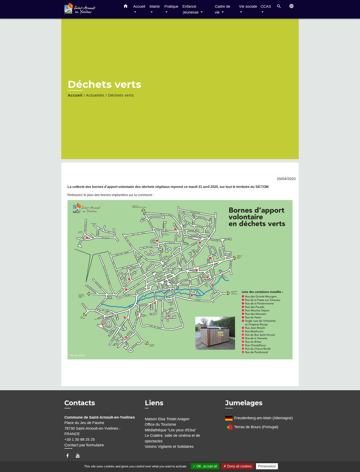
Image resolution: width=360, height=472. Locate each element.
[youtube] (80, 455)
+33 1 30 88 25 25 (79, 439)
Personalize (267, 466)
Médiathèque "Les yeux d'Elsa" (170, 430)
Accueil (75, 95)
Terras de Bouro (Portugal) (256, 427)
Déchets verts (121, 95)
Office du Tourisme (160, 424)
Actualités (95, 95)
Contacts (79, 403)
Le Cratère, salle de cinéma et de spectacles (172, 438)
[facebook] (69, 455)
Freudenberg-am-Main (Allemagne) (263, 418)
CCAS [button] (266, 6)
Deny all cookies (239, 466)
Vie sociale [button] (248, 6)
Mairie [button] (155, 6)
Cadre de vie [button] (222, 9)
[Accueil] (90, 9)
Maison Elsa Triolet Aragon (167, 419)
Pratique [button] (171, 6)
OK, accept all (206, 466)
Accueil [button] (139, 6)
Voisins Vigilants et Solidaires (169, 446)
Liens (154, 403)
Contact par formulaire (84, 445)
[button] (125, 7)
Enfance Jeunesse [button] (191, 9)
